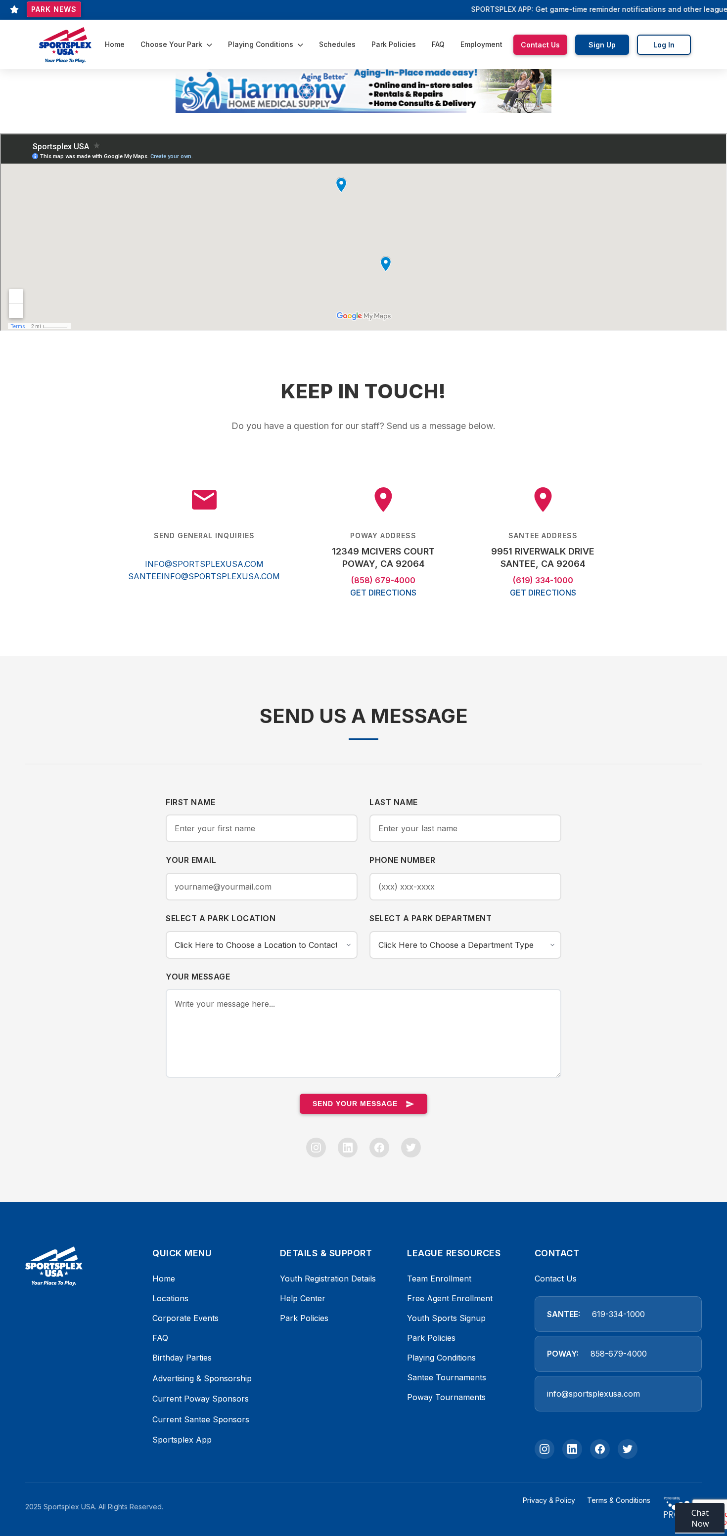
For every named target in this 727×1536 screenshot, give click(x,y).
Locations (170, 1298)
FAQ (438, 44)
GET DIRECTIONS (383, 592)
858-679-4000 (619, 1354)
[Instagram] (316, 1147)
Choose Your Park (172, 44)
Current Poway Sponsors (200, 1399)
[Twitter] (411, 1147)
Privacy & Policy (549, 1500)
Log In (664, 45)
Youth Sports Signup (446, 1318)
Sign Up (602, 45)
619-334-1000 (618, 1314)
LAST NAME (393, 802)
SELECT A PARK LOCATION (220, 918)
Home (115, 44)
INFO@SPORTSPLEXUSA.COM (204, 564)
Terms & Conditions (618, 1500)
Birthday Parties (182, 1358)
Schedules (337, 44)
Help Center (302, 1298)
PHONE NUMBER (402, 860)
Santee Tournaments (446, 1377)
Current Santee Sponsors (200, 1419)
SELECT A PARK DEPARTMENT (430, 918)
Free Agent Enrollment (450, 1298)
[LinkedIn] (348, 1147)
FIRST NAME (190, 802)
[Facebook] (379, 1147)
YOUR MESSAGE (198, 976)
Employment (481, 44)
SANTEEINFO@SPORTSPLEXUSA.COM (204, 576)
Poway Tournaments (446, 1397)
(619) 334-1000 (543, 580)
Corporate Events (185, 1318)
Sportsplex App (182, 1440)
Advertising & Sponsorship (202, 1378)
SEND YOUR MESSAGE (355, 1104)
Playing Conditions (261, 44)
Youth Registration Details (328, 1278)
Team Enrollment (439, 1278)
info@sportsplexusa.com (593, 1394)
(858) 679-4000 (383, 580)
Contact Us (540, 45)
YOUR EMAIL (191, 860)
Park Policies (393, 44)
